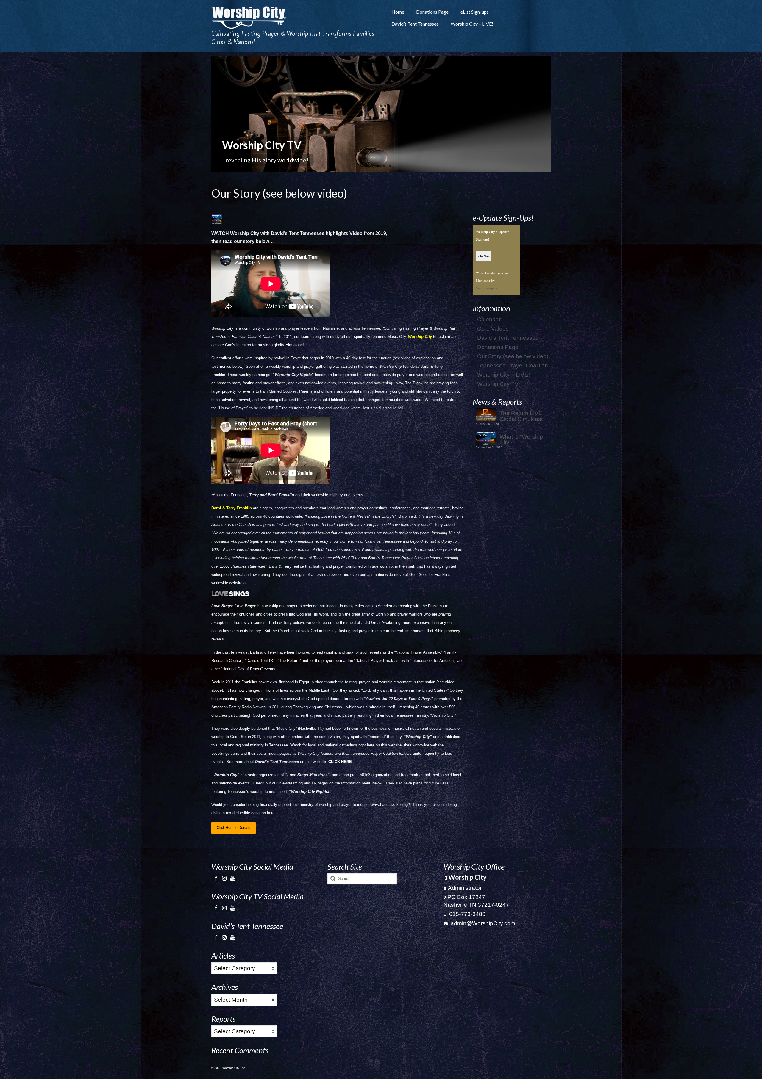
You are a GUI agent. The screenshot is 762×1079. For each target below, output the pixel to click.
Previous (206, 114)
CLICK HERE (340, 761)
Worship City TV (498, 384)
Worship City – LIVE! (503, 375)
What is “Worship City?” (521, 439)
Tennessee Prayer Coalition (512, 365)
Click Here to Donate (233, 828)
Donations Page (498, 347)
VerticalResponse (487, 288)
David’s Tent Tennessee (508, 338)
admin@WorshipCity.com (482, 923)
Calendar (489, 319)
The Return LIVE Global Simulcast (521, 416)
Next (556, 114)
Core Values (493, 328)
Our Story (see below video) (512, 356)
